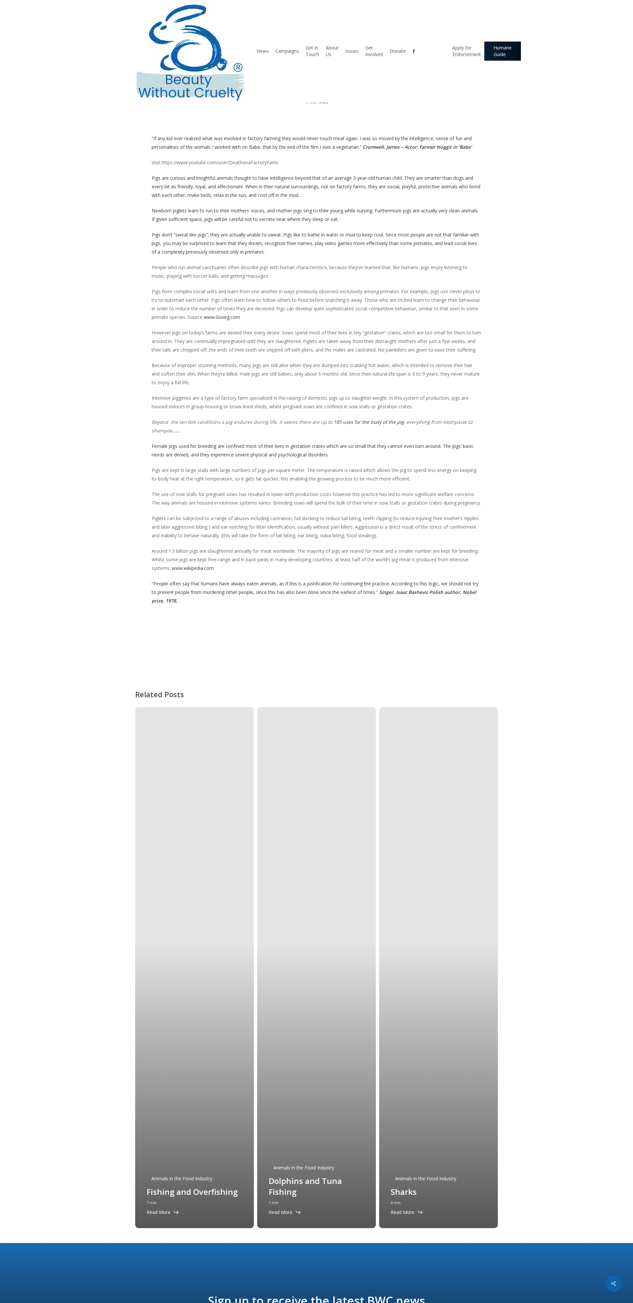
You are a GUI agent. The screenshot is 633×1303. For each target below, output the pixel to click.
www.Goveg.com (222, 317)
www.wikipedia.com (193, 568)
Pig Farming (167, 649)
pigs (194, 649)
